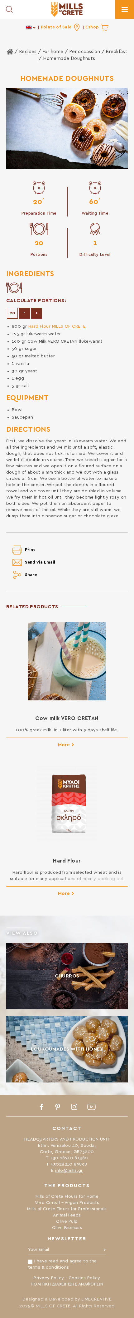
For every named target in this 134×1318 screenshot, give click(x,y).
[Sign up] (105, 1251)
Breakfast (116, 51)
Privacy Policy (49, 1278)
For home (52, 51)
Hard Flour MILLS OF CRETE (57, 326)
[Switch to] (31, 27)
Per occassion (84, 51)
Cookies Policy (84, 1278)
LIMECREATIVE (96, 1299)
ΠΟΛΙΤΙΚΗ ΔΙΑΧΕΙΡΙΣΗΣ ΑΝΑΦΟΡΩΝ (67, 1284)
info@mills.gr (69, 1170)
